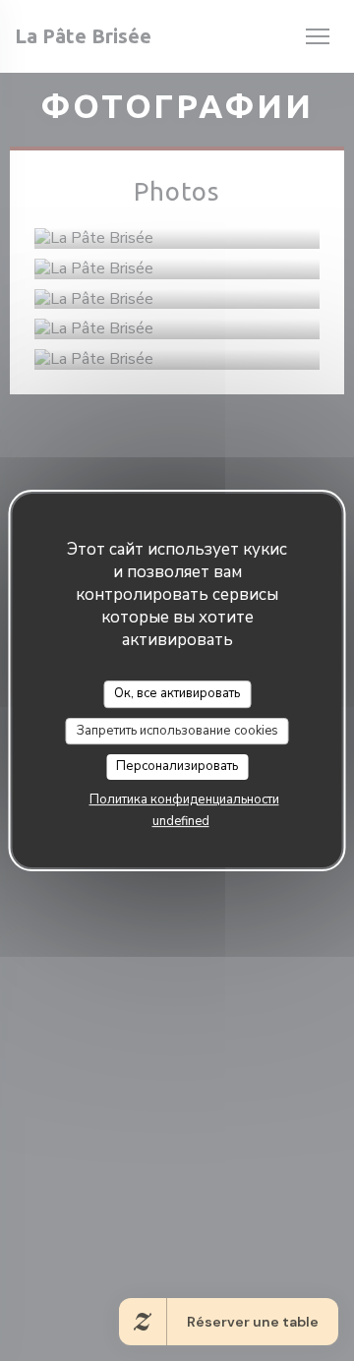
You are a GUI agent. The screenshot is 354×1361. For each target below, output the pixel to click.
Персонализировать (177, 766)
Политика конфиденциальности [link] (184, 799)
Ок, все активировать (177, 693)
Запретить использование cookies (177, 731)
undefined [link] (180, 821)
